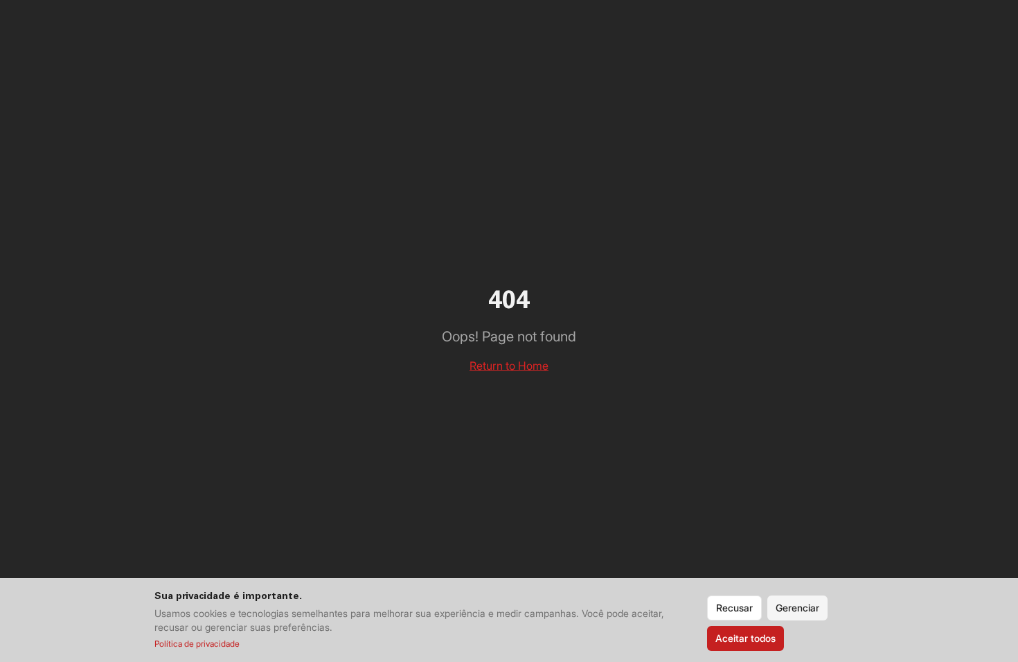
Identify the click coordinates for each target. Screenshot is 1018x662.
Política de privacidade (197, 643)
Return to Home (509, 366)
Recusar (734, 608)
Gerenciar (797, 608)
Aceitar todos (745, 638)
